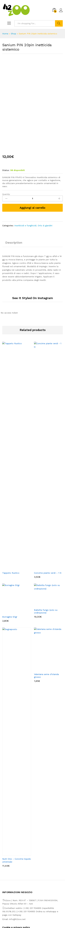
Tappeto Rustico (10, 573)
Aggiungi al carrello (32, 207)
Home (5, 33)
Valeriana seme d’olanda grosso (46, 675)
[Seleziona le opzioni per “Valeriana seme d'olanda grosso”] (44, 669)
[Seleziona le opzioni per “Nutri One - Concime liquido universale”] (13, 853)
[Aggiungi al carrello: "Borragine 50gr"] (13, 611)
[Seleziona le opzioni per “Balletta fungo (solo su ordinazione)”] (44, 605)
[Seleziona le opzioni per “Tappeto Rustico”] (13, 567)
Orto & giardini (45, 225)
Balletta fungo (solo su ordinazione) (45, 611)
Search (59, 23)
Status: (6, 170)
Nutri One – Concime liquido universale (16, 860)
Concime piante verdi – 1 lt (47, 573)
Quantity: (6, 194)
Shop (13, 33)
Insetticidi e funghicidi (25, 225)
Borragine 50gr (9, 617)
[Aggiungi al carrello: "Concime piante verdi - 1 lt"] (44, 567)
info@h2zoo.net (17, 919)
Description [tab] (13, 242)
